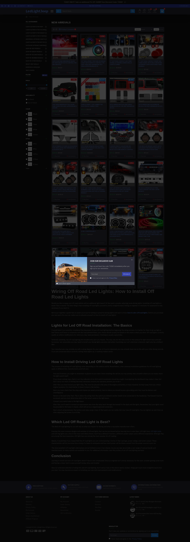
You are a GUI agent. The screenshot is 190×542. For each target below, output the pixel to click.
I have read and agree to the (104, 278)
